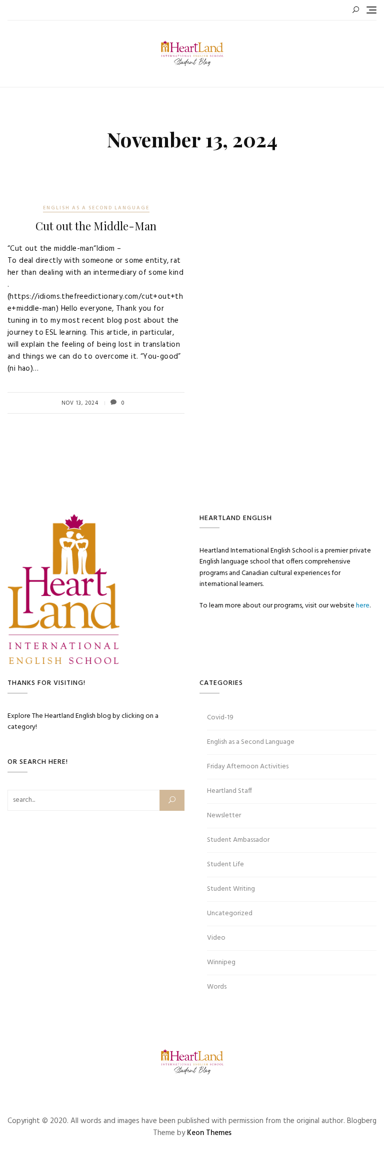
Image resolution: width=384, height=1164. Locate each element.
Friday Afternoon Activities (247, 766)
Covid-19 (220, 717)
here (363, 605)
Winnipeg (221, 962)
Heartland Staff (229, 791)
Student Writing (231, 889)
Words (216, 987)
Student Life (225, 864)
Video (216, 938)
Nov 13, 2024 (80, 403)
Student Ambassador (238, 840)
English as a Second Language (96, 208)
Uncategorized (229, 913)
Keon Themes (209, 1133)
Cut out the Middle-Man (96, 225)
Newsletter (224, 815)
